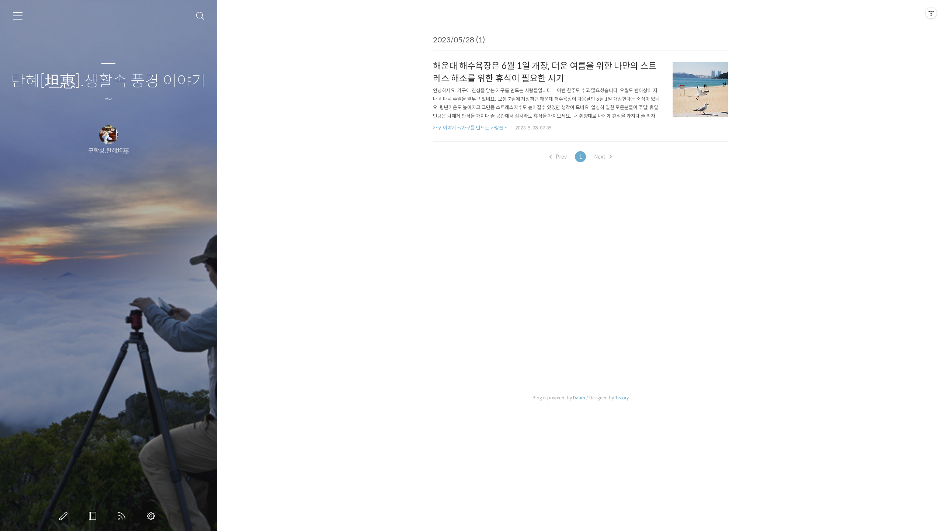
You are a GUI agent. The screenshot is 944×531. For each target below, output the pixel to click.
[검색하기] (200, 16)
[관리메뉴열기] (931, 12)
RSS (123, 516)
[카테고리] (17, 16)
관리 (152, 516)
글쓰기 (65, 516)
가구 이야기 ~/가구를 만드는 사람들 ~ (470, 128)
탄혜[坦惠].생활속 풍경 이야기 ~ (108, 90)
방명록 (94, 516)
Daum (579, 397)
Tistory (622, 397)
